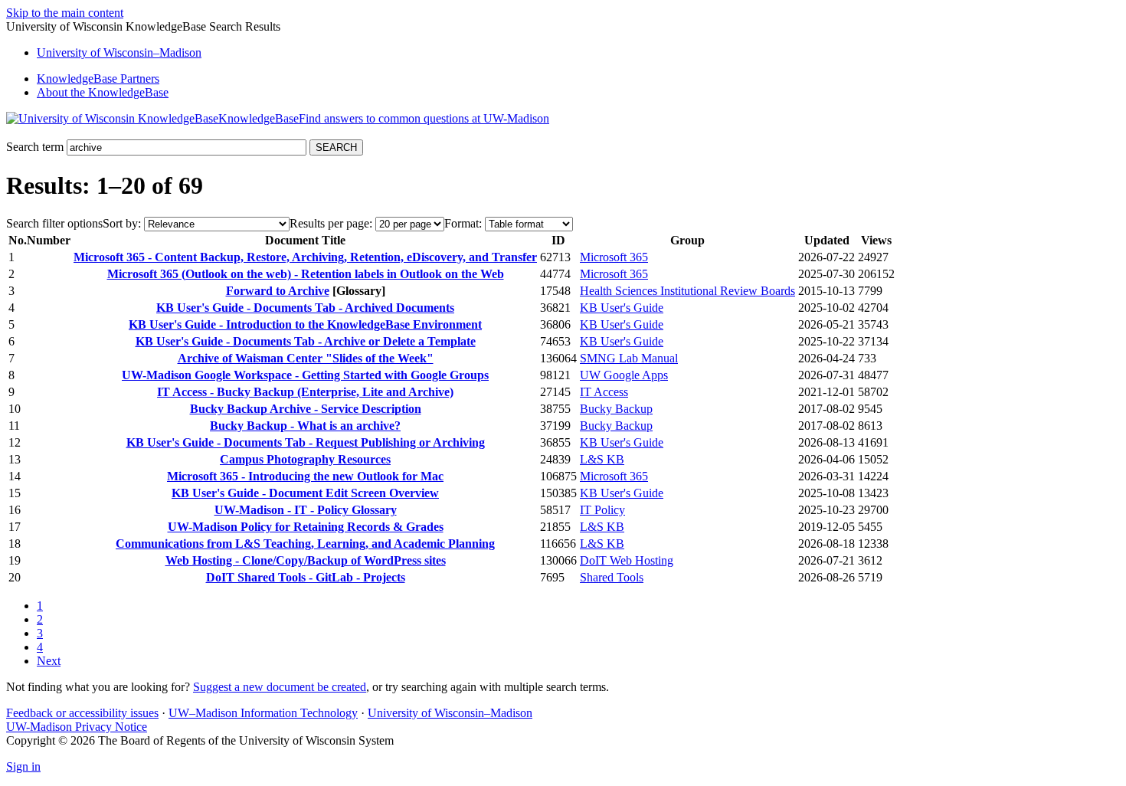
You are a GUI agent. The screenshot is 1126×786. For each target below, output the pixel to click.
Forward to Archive (277, 290)
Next (49, 660)
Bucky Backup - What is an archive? (305, 425)
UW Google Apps (624, 375)
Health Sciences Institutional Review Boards (687, 290)
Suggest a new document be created (279, 686)
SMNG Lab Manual (629, 358)
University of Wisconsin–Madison (450, 712)
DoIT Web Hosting (626, 560)
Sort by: (122, 223)
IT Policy (602, 509)
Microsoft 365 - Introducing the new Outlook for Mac (305, 476)
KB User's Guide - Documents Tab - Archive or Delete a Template (306, 341)
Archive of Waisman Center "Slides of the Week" (306, 358)
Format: (463, 223)
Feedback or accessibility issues (82, 712)
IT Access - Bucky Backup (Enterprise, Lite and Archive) (305, 391)
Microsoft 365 (614, 257)
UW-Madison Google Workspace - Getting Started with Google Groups (305, 375)
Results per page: (331, 223)
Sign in (23, 766)
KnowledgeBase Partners (98, 78)
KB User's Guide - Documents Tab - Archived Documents (305, 307)
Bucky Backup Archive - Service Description (305, 408)
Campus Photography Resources (305, 459)
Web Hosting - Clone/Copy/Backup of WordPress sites (305, 560)
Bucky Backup (616, 408)
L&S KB (602, 459)
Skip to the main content (64, 12)
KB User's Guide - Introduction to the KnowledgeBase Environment (305, 324)
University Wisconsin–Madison (119, 52)
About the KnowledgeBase (103, 92)
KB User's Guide (621, 307)
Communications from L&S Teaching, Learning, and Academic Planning (305, 543)
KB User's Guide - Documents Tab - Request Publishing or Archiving (305, 442)
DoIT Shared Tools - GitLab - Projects (305, 577)
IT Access (604, 391)
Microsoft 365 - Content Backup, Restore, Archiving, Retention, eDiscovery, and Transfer (305, 257)
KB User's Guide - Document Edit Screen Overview (305, 492)
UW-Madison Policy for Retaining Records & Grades (306, 526)
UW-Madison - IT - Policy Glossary (305, 509)
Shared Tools (611, 577)
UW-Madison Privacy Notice (76, 726)
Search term (35, 146)
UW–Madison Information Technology (263, 712)
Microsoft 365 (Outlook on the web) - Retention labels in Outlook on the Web (305, 273)
